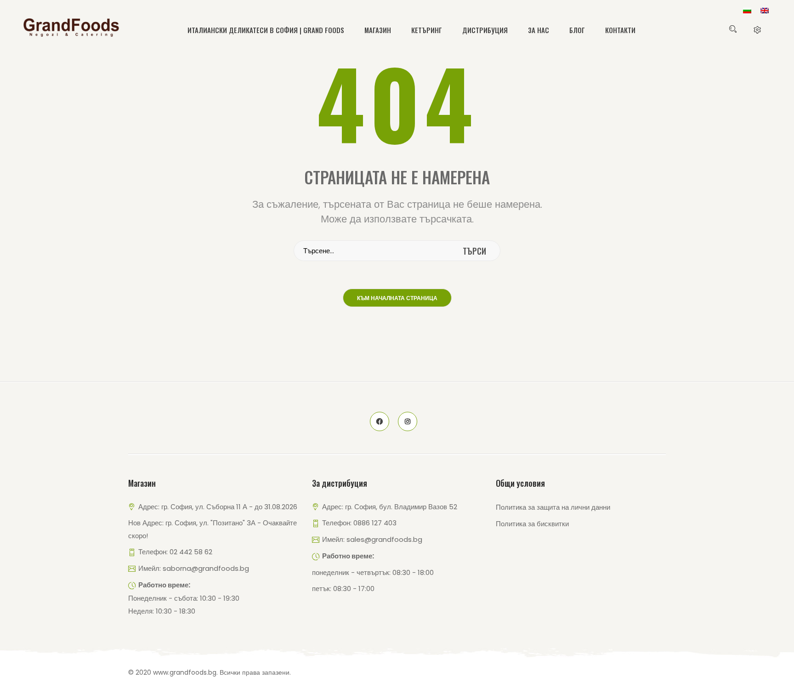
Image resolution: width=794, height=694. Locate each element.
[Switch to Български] (747, 10)
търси (474, 251)
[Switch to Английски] (764, 10)
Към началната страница (397, 298)
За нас (538, 30)
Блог (577, 30)
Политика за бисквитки (532, 524)
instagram (407, 421)
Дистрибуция (485, 30)
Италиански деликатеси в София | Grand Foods (265, 30)
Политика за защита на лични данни (553, 507)
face (379, 421)
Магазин (377, 30)
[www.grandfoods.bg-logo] (71, 27)
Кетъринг (426, 30)
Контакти (620, 30)
